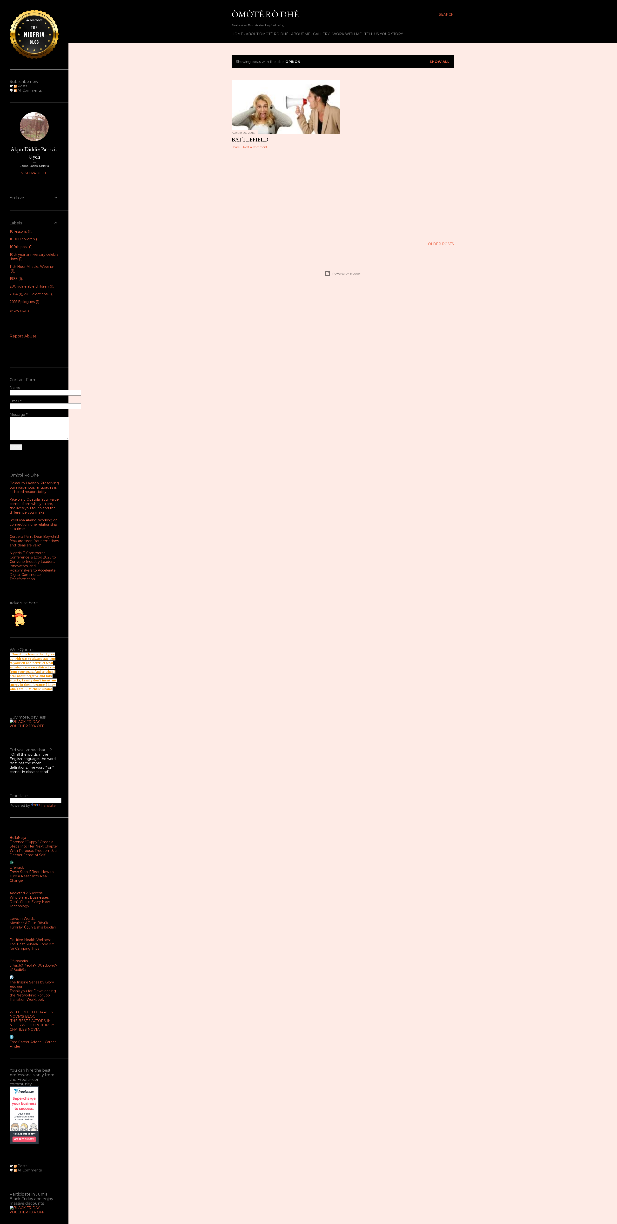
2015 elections (37, 294)
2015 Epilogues (24, 302)
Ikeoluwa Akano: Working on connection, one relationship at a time (34, 524)
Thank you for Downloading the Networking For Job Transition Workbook (33, 995)
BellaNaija (18, 837)
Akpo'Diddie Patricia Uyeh (34, 152)
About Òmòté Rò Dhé (267, 34)
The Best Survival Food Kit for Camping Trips (32, 946)
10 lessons (20, 231)
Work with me (347, 34)
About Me (300, 34)
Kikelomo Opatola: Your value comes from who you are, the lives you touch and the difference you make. (34, 506)
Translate (48, 805)
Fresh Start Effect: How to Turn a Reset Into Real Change (32, 876)
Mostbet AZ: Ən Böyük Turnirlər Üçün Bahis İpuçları (33, 925)
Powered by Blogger (346, 273)
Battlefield (250, 139)
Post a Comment (255, 147)
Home (237, 34)
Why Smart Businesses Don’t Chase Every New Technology (30, 901)
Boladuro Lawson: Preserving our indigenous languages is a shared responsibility (34, 487)
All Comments (29, 90)
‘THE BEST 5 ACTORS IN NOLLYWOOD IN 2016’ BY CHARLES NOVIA (32, 1025)
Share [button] (236, 147)
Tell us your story (383, 34)
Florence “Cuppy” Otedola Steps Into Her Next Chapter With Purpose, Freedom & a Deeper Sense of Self (34, 848)
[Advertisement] (286, 194)
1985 (15, 278)
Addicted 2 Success (26, 893)
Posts (22, 86)
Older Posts (441, 244)
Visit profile (34, 173)
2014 (15, 294)
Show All (439, 62)
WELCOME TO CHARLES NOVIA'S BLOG (31, 1014)
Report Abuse (23, 336)
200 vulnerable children (31, 286)
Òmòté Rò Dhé (265, 14)
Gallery (321, 34)
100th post (21, 247)
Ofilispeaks (19, 961)
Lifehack (17, 867)
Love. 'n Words (22, 918)
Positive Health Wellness (30, 940)
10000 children (24, 239)
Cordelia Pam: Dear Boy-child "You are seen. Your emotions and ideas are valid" (34, 540)
